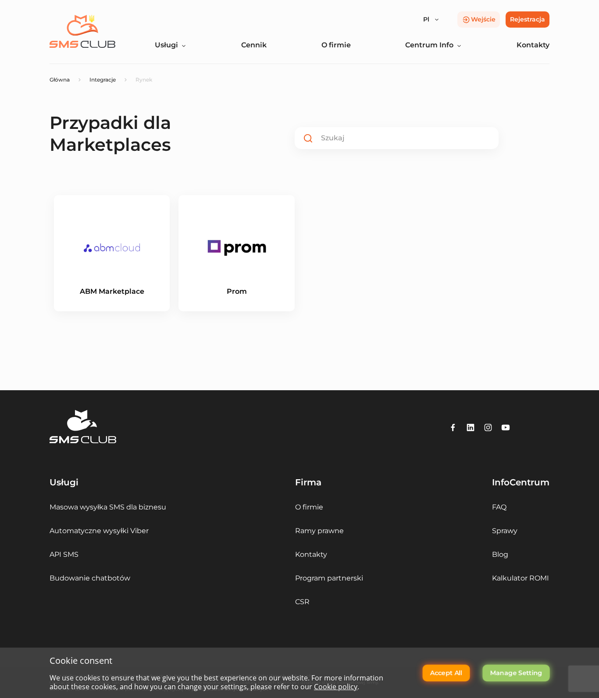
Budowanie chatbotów (90, 578)
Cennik (254, 45)
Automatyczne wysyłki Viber (99, 531)
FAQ (499, 507)
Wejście (483, 19)
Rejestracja (527, 19)
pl (426, 19)
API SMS (64, 554)
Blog (500, 554)
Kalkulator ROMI (520, 578)
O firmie (336, 45)
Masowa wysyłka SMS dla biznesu (108, 507)
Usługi (166, 45)
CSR (302, 602)
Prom (237, 291)
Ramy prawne (319, 531)
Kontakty (533, 45)
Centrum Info (429, 45)
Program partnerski (329, 578)
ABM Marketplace (112, 291)
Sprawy (504, 531)
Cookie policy (335, 686)
